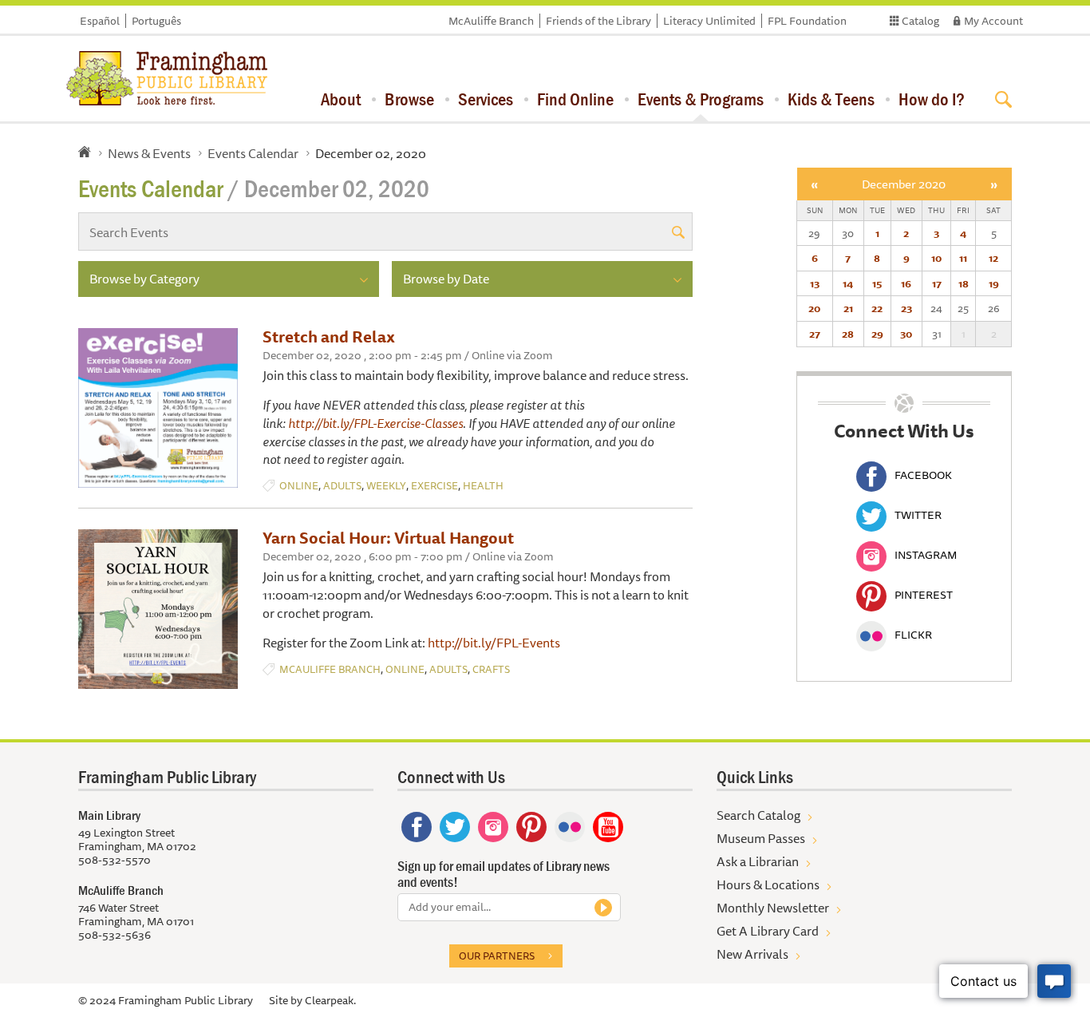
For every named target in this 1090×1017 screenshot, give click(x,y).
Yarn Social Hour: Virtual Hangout (388, 537)
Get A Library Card (768, 931)
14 (848, 283)
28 (848, 334)
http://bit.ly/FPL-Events (494, 642)
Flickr (913, 634)
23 (906, 308)
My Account (993, 21)
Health (483, 486)
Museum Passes (761, 838)
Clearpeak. (330, 1000)
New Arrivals (752, 954)
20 (814, 308)
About (341, 99)
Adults (342, 486)
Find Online (575, 99)
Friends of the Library (598, 21)
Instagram (926, 555)
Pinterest (924, 594)
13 (814, 283)
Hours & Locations (768, 884)
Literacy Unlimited (709, 21)
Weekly (386, 486)
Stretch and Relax (329, 336)
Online (298, 486)
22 (877, 308)
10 (936, 258)
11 (963, 258)
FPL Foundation (807, 21)
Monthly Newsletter (773, 907)
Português (156, 21)
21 (848, 308)
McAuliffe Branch (491, 21)
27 (814, 334)
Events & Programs (701, 99)
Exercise (434, 486)
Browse (409, 99)
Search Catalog (758, 815)
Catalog (920, 21)
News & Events (149, 153)
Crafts (491, 669)
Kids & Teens (831, 99)
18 (963, 283)
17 (937, 283)
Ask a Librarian (758, 861)
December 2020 (904, 184)
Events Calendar (252, 153)
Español (100, 21)
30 (906, 334)
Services (485, 99)
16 (906, 283)
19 (994, 283)
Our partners (497, 956)
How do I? (931, 99)
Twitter (918, 515)
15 (877, 283)
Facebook (923, 475)
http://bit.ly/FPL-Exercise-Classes (375, 423)
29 (877, 334)
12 (993, 258)
